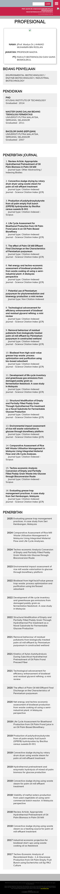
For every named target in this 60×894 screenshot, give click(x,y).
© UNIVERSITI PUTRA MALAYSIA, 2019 (30, 892)
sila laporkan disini (45, 888)
